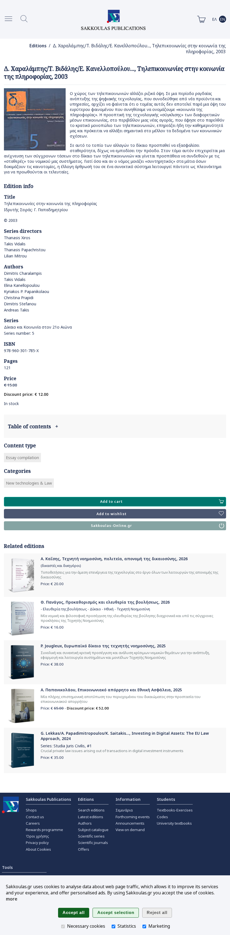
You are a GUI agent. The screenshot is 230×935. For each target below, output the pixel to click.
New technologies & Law (29, 483)
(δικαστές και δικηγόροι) (61, 565)
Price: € (52, 583)
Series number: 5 (19, 333)
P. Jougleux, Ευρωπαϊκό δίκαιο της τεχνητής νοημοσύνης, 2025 (103, 645)
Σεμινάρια (124, 810)
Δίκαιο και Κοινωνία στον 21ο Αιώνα (38, 327)
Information (128, 799)
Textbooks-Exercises (175, 810)
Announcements (130, 823)
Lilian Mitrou (15, 256)
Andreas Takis (16, 310)
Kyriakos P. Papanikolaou (26, 291)
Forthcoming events (133, 816)
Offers (83, 849)
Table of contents (33, 426)
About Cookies (38, 849)
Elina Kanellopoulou (22, 285)
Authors (85, 823)
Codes (162, 816)
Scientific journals (93, 842)
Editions (38, 46)
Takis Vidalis (15, 243)
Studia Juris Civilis (69, 745)
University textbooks (174, 823)
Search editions (91, 810)
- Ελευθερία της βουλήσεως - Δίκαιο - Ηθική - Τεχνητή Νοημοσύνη (95, 609)
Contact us (35, 816)
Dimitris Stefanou (20, 303)
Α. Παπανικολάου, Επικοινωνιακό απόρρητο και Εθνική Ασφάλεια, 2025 (111, 689)
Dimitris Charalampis (23, 273)
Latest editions (90, 816)
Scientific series (91, 836)
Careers (33, 823)
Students (166, 799)
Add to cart (111, 501)
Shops (31, 810)
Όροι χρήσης (37, 836)
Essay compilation (22, 457)
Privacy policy (37, 842)
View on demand (130, 829)
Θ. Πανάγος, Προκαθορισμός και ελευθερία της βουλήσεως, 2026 (105, 602)
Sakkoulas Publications (48, 799)
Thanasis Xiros (17, 237)
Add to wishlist (111, 513)
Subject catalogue (93, 829)
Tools (7, 867)
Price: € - (75, 708)
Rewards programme (44, 829)
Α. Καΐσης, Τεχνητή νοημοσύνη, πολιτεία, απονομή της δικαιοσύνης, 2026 (114, 558)
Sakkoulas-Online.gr (111, 525)
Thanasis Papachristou (24, 249)
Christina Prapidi (18, 297)
